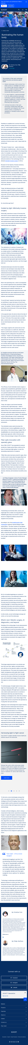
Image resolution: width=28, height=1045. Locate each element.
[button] (14, 1004)
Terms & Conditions (22, 1036)
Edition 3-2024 (6, 30)
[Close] (25, 992)
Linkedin (15, 987)
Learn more (6, 778)
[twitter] (16, 1041)
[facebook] (9, 1041)
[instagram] (12, 1041)
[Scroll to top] (25, 999)
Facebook (15, 977)
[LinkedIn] (3, 936)
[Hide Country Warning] (26, 2)
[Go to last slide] (9, 791)
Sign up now (5, 995)
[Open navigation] (26, 9)
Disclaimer (4, 1036)
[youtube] (18, 1041)
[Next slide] (19, 791)
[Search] (19, 9)
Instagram (15, 982)
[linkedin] (14, 1041)
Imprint (8, 1036)
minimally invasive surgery (11, 161)
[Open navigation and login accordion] (22, 9)
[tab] (11, 791)
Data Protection (14, 1036)
